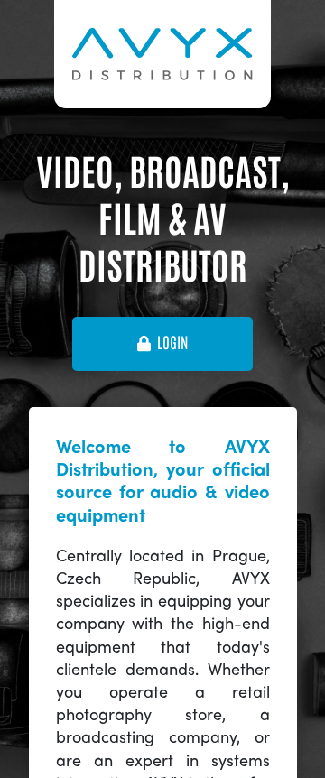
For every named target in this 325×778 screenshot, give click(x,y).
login (172, 343)
